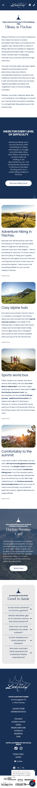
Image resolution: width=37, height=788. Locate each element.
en (23, 768)
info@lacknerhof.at (18, 711)
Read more (18, 568)
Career (18, 724)
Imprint (18, 757)
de (18, 768)
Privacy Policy (18, 754)
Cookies (19, 761)
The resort (18, 718)
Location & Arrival (18, 721)
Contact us (18, 730)
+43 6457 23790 (18, 708)
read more (5, 276)
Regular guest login (18, 727)
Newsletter (18, 733)
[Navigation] (3, 5)
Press (18, 736)
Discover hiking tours (18, 183)
